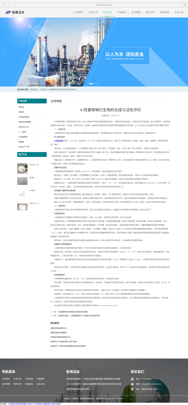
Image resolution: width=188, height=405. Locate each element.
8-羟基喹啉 (23, 137)
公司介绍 (93, 12)
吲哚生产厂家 (24, 147)
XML (121, 399)
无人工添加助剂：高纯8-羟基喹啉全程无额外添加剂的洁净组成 (93, 385)
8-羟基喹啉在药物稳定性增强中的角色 (73, 312)
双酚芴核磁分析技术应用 (77, 389)
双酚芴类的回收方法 (59, 328)
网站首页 (33, 90)
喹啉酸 (21, 142)
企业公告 (179, 12)
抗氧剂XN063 (24, 127)
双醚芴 (21, 112)
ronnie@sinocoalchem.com (151, 384)
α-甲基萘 (32, 191)
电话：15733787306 (143, 379)
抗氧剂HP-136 (34, 203)
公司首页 (78, 12)
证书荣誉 (136, 12)
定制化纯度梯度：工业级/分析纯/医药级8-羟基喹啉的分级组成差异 (93, 380)
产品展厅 (121, 12)
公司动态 (107, 12)
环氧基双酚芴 (24, 117)
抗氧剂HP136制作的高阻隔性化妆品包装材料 (68, 346)
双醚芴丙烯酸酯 (25, 122)
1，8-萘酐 (22, 132)
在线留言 (164, 12)
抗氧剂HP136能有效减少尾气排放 (64, 342)
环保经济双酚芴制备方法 (60, 337)
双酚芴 (21, 107)
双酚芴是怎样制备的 (59, 333)
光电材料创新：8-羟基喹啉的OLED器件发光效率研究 (79, 316)
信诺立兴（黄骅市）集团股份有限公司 (79, 399)
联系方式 (150, 12)
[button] (32, 159)
